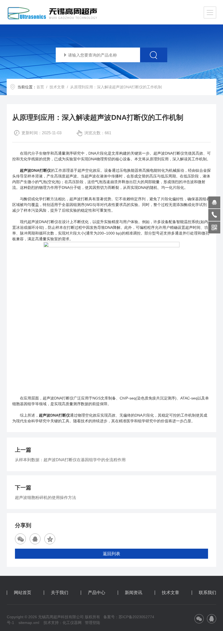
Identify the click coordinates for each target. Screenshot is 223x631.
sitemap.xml (28, 622)
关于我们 (59, 593)
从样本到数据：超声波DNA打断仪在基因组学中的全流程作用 (70, 459)
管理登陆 (92, 622)
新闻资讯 (133, 593)
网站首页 (22, 593)
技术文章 (57, 87)
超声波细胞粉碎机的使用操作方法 (45, 497)
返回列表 (111, 553)
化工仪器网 (72, 622)
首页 (40, 87)
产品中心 (96, 593)
